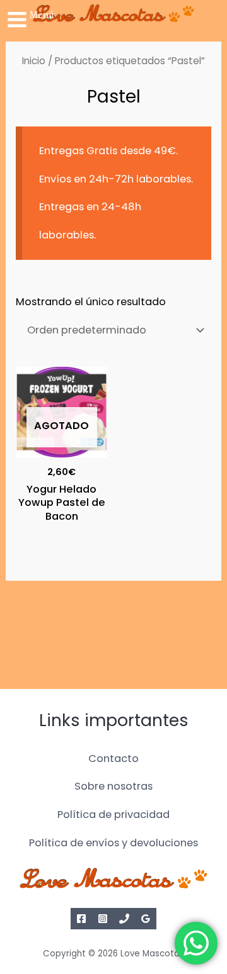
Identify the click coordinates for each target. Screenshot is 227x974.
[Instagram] (103, 918)
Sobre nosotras (113, 786)
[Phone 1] (124, 918)
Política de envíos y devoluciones (113, 843)
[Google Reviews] (145, 918)
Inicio (33, 60)
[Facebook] (81, 918)
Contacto (113, 758)
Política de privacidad (113, 814)
